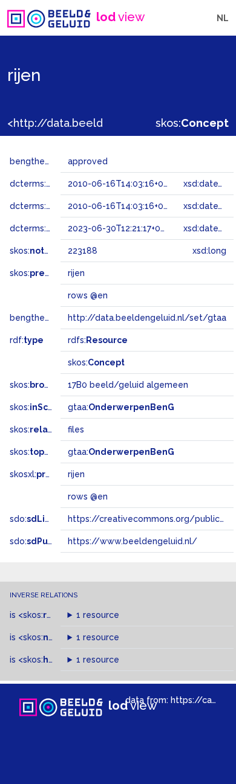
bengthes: (43, 161)
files (76, 429)
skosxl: (45, 474)
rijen (76, 474)
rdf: (27, 340)
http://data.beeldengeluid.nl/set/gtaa (147, 318)
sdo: (40, 519)
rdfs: (98, 340)
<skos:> (50, 615)
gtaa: (121, 407)
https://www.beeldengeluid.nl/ (132, 541)
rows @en (88, 496)
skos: (192, 123)
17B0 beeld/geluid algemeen (128, 385)
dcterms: (60, 183)
